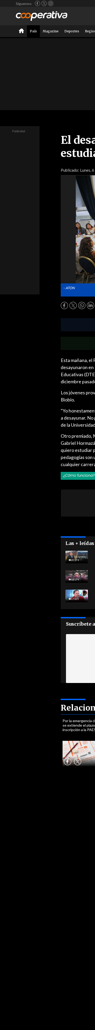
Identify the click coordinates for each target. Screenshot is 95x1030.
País (33, 31)
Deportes (71, 31)
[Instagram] (50, 3)
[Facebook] (37, 3)
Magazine (51, 31)
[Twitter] (44, 3)
